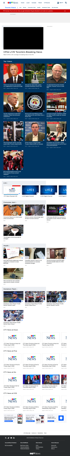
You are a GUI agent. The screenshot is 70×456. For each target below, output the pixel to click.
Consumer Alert (32, 7)
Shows (24, 7)
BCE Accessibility (9, 445)
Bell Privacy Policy (24, 445)
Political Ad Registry (24, 448)
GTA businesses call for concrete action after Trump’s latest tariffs (12, 143)
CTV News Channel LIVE (10, 196)
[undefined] (12, 340)
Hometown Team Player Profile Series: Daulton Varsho (55, 304)
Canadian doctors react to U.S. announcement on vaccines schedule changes (33, 262)
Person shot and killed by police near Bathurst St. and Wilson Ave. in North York (34, 115)
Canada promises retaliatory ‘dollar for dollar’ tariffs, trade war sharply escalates (56, 115)
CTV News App (27, 432)
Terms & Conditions (24, 447)
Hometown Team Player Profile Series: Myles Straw (33, 304)
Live (20, 7)
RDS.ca (53, 448)
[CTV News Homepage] (13, 3)
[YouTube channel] (11, 438)
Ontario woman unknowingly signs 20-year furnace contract (34, 217)
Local (27, 2)
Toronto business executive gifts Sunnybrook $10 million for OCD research (55, 262)
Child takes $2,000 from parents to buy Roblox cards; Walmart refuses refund (56, 218)
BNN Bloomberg (39, 447)
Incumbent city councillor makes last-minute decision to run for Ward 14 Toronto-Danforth (56, 144)
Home (22, 2)
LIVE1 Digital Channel (28, 196)
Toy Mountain (55, 7)
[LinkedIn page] (14, 438)
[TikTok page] (8, 438)
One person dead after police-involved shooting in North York (33, 85)
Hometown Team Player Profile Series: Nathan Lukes (11, 304)
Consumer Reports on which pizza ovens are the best (12, 217)
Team (45, 432)
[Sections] (4, 2)
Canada (34, 2)
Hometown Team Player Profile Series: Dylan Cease (11, 323)
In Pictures (47, 2)
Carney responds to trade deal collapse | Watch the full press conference (11, 115)
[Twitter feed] (6, 438)
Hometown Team (46, 7)
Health (38, 7)
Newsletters (40, 432)
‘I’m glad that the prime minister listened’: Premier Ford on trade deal (55, 86)
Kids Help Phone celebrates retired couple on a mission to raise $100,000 (13, 262)
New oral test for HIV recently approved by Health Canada (11, 281)
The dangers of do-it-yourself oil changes (12, 238)
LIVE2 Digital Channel (46, 196)
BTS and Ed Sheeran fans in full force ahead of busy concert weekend (12, 173)
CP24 (37, 445)
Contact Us (34, 432)
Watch (40, 2)
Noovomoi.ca (54, 447)
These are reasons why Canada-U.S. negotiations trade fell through (12, 85)
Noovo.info (53, 445)
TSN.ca (37, 448)
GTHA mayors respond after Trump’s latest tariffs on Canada (34, 143)
